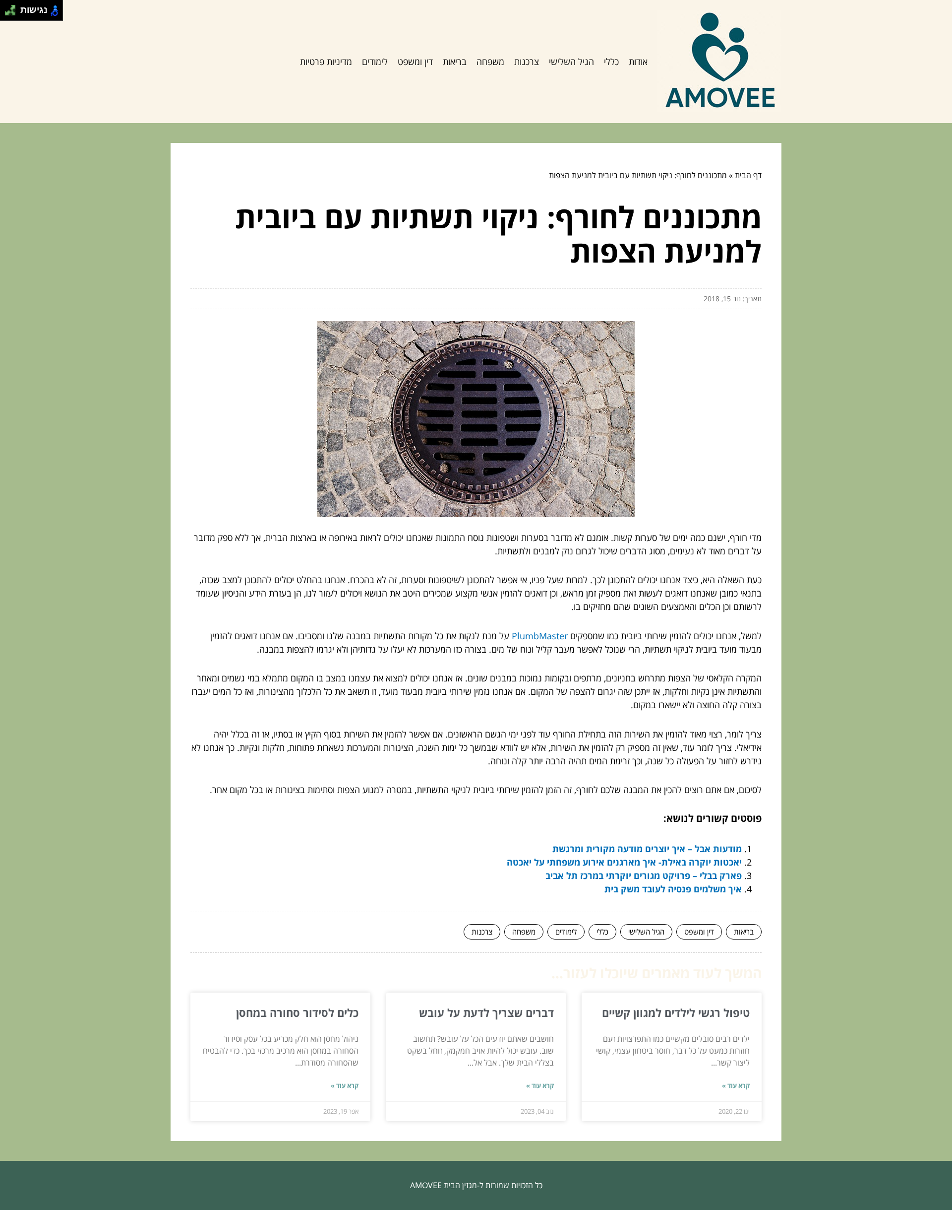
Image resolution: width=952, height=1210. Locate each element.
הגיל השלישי (571, 61)
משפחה (490, 61)
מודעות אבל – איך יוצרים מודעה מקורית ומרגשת (647, 849)
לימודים (375, 61)
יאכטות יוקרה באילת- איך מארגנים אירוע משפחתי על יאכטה (624, 862)
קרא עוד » (736, 1085)
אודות (638, 61)
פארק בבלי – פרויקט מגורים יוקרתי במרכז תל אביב (643, 875)
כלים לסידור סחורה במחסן (297, 1012)
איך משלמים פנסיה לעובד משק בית (673, 889)
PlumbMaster (540, 636)
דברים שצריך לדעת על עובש (486, 1012)
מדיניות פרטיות (326, 61)
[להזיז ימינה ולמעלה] (13, 7)
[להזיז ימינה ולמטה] (13, 13)
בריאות (455, 61)
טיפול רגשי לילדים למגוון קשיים (676, 1012)
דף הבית (748, 175)
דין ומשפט (415, 61)
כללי (611, 61)
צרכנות (526, 61)
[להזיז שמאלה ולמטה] (7, 13)
